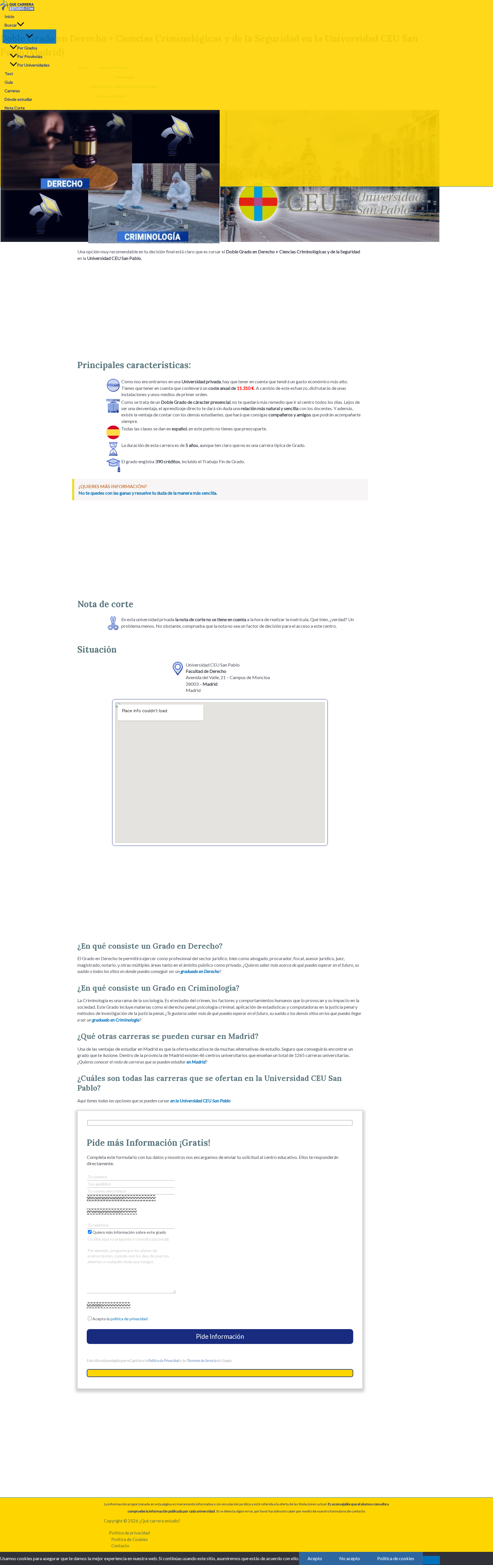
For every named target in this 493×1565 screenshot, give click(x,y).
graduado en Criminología (116, 1019)
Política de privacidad (129, 1532)
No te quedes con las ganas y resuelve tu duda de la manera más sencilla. (147, 492)
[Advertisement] (220, 308)
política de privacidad (129, 1318)
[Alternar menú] (29, 36)
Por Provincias (30, 56)
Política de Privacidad (163, 1360)
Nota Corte (15, 107)
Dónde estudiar (18, 99)
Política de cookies (395, 1558)
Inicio (9, 16)
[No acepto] (431, 1560)
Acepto (315, 1558)
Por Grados (27, 47)
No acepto (349, 1558)
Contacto (120, 1545)
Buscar (11, 25)
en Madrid (196, 1061)
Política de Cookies (129, 1539)
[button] (20, 25)
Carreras (12, 90)
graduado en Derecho (200, 971)
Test (9, 73)
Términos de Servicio (202, 1360)
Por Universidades (33, 65)
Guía (9, 82)
